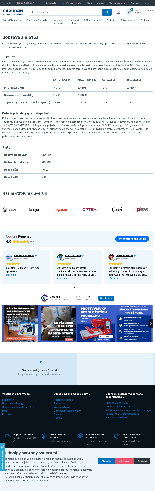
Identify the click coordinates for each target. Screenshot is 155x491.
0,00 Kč (144, 12)
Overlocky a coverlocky (59, 21)
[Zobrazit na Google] (9, 257)
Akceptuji (106, 461)
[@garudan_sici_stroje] (44, 298)
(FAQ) (18, 407)
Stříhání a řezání (91, 20)
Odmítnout (124, 461)
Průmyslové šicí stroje (36, 20)
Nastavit (142, 461)
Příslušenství (127, 20)
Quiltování (145, 20)
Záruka (58, 418)
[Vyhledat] (107, 12)
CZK (147, 3)
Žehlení (110, 20)
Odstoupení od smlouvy (67, 410)
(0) (51, 3)
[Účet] (118, 12)
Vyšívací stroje (75, 21)
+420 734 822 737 (24, 3)
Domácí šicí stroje (11, 20)
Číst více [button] (11, 274)
